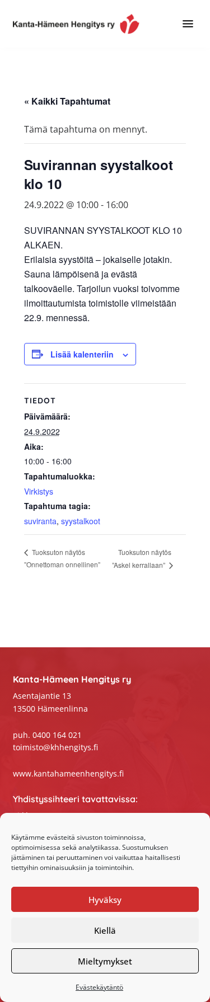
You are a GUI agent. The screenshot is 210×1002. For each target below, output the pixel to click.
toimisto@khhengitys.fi (55, 747)
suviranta (40, 520)
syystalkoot (80, 520)
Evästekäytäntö (99, 987)
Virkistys (38, 491)
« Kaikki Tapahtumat (67, 101)
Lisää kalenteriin (82, 354)
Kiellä (105, 930)
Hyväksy (105, 899)
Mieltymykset (105, 961)
